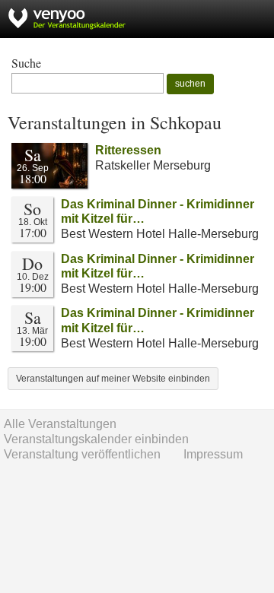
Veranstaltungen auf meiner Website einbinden (113, 378)
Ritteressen (128, 150)
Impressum (213, 454)
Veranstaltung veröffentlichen (82, 454)
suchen (190, 83)
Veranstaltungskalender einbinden (96, 439)
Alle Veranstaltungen (60, 423)
